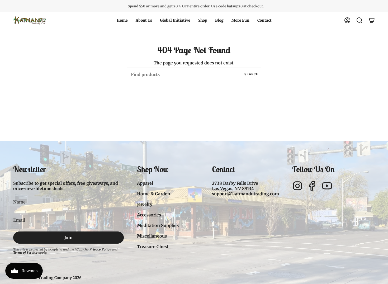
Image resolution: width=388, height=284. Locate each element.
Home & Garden (153, 193)
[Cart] (372, 20)
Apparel (145, 183)
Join (68, 237)
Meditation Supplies (158, 225)
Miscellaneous (152, 236)
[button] (144, 20)
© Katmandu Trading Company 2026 (47, 277)
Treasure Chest (152, 246)
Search (251, 74)
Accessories (149, 214)
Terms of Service (25, 252)
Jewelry (144, 204)
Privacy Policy (100, 249)
